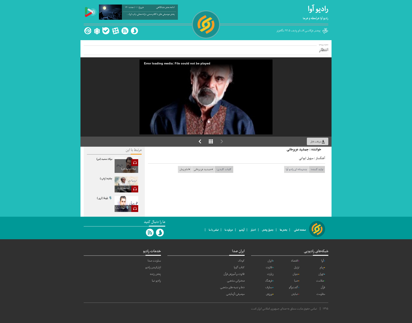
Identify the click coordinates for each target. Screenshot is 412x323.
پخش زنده (155, 274)
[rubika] (96, 30)
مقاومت (321, 294)
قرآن (323, 287)
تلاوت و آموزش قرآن (234, 274)
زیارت (270, 274)
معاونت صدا (154, 260)
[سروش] (134, 30)
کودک (241, 260)
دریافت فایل (315, 142)
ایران (270, 260)
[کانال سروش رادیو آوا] (160, 232)
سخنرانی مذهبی (236, 280)
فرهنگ (268, 280)
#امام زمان (185, 169)
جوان (295, 274)
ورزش (269, 294)
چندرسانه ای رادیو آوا (296, 169)
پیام (322, 267)
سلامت (320, 280)
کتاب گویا (239, 267)
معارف (268, 287)
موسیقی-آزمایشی (235, 294)
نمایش (294, 294)
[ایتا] (87, 30)
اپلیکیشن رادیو (153, 267)
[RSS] (125, 30)
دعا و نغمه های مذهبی (232, 287)
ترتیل (296, 267)
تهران (321, 274)
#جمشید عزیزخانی (203, 169)
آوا (322, 260)
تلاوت (269, 267)
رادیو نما (156, 280)
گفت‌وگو (293, 287)
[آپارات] (115, 30)
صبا (296, 280)
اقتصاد (294, 260)
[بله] (106, 30)
